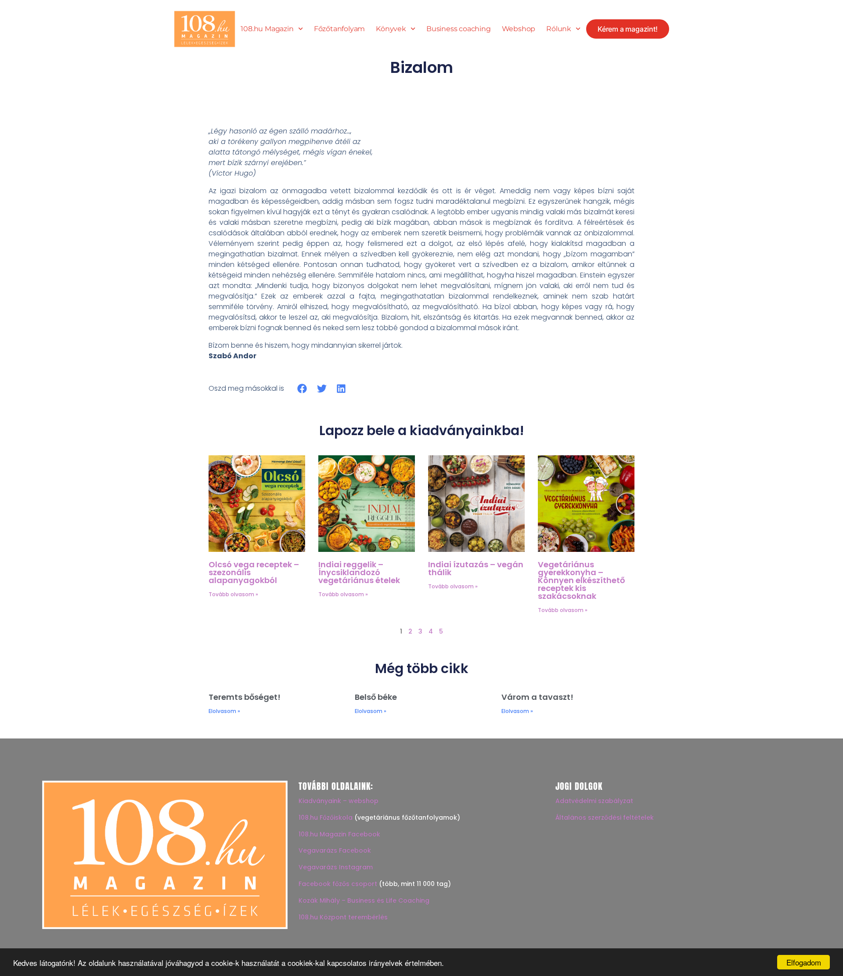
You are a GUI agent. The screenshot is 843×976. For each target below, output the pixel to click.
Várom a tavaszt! (537, 696)
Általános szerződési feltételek (604, 817)
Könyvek (391, 28)
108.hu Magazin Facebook (339, 834)
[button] (302, 388)
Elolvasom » (224, 711)
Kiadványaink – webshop (338, 800)
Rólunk (558, 28)
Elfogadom (803, 962)
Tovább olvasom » (233, 594)
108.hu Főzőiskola (326, 817)
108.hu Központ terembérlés (343, 917)
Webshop (519, 28)
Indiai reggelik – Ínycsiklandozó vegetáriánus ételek (359, 572)
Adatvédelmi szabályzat (594, 800)
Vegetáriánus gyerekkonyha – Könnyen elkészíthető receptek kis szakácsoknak (581, 580)
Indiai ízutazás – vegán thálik (475, 568)
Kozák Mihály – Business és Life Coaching (364, 900)
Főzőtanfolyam (339, 28)
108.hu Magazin (267, 28)
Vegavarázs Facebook (335, 850)
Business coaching (458, 28)
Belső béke (376, 696)
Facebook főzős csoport (338, 883)
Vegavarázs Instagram (336, 867)
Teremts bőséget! (245, 696)
